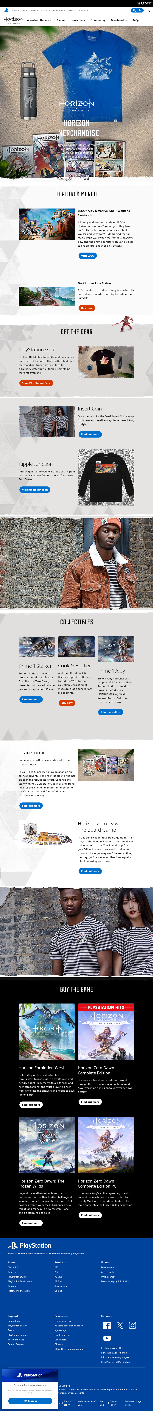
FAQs (136, 20)
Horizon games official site (31, 1253)
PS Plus (44, 10)
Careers (12, 1272)
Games (33, 10)
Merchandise (119, 20)
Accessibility (107, 1272)
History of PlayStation (19, 1290)
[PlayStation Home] (6, 10)
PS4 (56, 1272)
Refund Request (16, 1344)
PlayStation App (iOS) (112, 1348)
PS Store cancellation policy (68, 1325)
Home (11, 1253)
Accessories (58, 10)
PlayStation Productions (20, 1281)
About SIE (13, 1267)
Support (81, 10)
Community (98, 20)
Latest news (78, 20)
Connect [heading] (106, 1316)
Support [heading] (13, 1316)
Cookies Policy (114, 1403)
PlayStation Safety (17, 1325)
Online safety (108, 1276)
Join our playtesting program (115, 1357)
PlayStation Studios (18, 1276)
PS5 (23, 10)
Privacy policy (67, 1403)
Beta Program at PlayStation (115, 1362)
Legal (58, 1403)
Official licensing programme (69, 1349)
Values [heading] (105, 1262)
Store (14, 10)
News (70, 10)
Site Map (101, 1403)
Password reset (16, 1339)
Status (11, 1330)
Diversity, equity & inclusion (115, 1281)
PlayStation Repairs (18, 1335)
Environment (107, 1267)
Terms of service (62, 1321)
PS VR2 (58, 1276)
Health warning (62, 1335)
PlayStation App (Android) (114, 1352)
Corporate (13, 1286)
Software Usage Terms (133, 1403)
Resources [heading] (61, 1316)
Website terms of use (87, 1403)
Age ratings (60, 1330)
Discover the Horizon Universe (32, 20)
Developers (60, 1339)
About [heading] (12, 1262)
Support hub (14, 1321)
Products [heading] (60, 1262)
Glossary (58, 1344)
